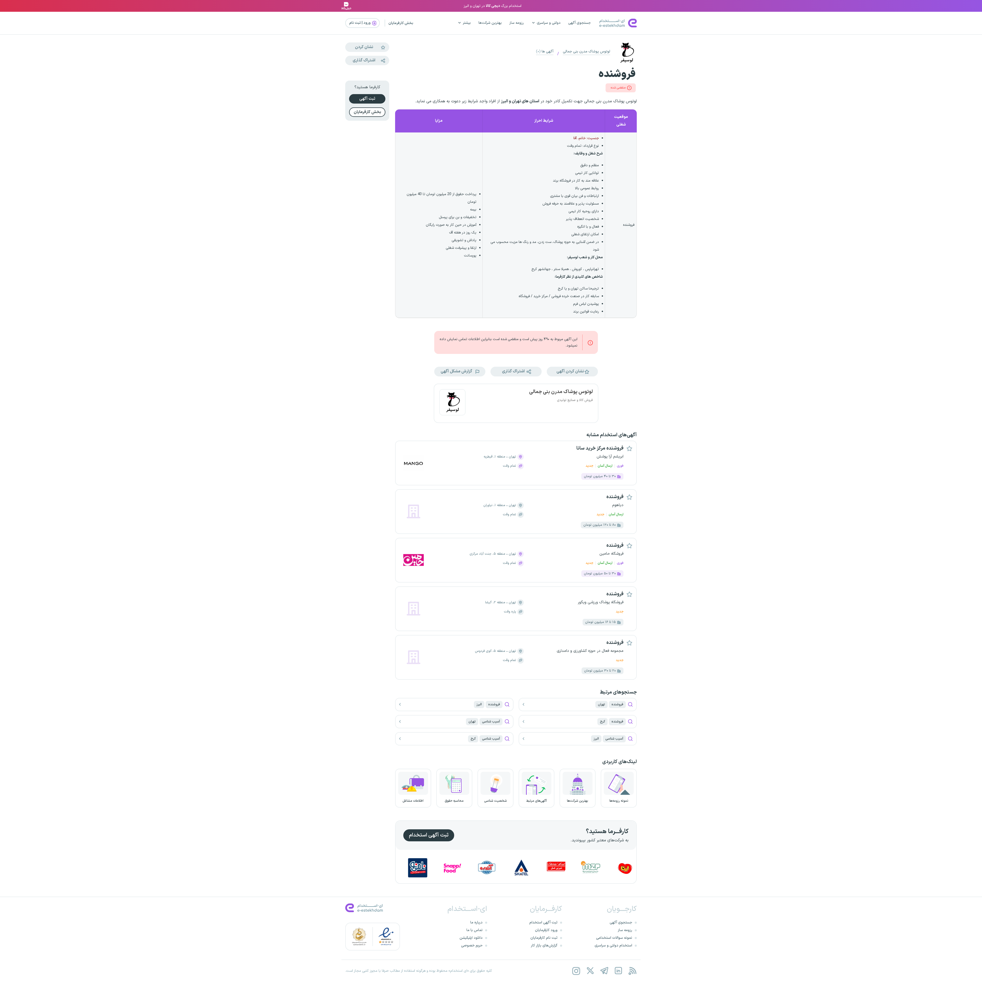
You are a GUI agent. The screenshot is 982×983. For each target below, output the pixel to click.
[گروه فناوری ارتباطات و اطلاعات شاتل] (570, 867)
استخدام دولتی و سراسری (613, 945)
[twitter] (590, 970)
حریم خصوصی (472, 945)
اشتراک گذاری (364, 60)
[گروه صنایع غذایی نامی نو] (466, 867)
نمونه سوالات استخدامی (614, 938)
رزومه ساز (516, 23)
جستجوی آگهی (579, 23)
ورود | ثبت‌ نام (360, 23)
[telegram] (604, 970)
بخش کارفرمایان (400, 23)
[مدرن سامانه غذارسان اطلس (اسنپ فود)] (501, 867)
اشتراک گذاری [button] (514, 371)
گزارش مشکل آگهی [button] (457, 371)
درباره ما (476, 922)
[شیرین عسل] (604, 867)
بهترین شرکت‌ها (490, 23)
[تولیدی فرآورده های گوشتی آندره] (535, 867)
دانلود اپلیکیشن (471, 938)
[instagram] (576, 970)
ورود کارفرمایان (546, 930)
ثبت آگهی (367, 99)
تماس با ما (474, 930)
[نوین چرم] (397, 867)
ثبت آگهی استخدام (429, 835)
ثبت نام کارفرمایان (543, 938)
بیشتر (467, 23)
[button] (572, 371)
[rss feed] (632, 970)
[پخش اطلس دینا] (432, 867)
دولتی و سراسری (549, 23)
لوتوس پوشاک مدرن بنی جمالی (586, 51)
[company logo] (452, 403)
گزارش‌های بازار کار (544, 945)
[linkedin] (618, 970)
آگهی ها (544, 51)
